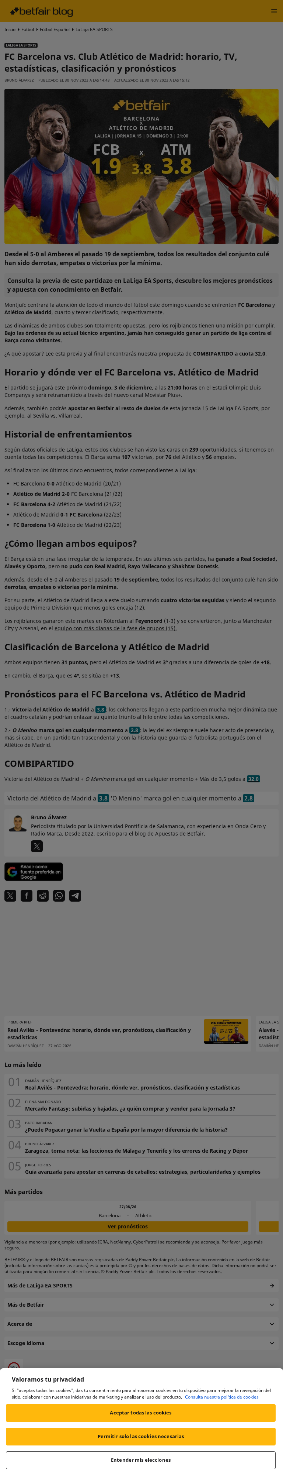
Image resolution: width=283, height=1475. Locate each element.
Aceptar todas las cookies (140, 1412)
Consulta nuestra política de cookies (222, 1397)
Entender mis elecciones (141, 1460)
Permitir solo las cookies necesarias (141, 1436)
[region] (141, 1421)
